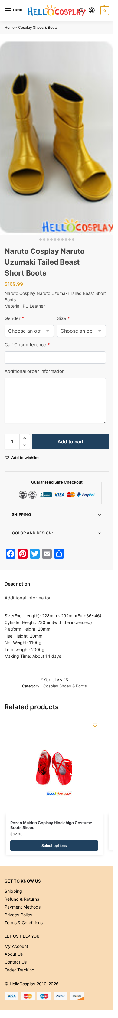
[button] (104, 10)
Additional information (28, 598)
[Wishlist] (95, 725)
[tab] (57, 584)
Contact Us (16, 961)
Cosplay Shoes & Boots (37, 27)
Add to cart (70, 442)
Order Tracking (19, 969)
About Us (14, 954)
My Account (16, 946)
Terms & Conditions (24, 922)
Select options (54, 845)
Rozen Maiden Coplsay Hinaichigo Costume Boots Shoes (51, 825)
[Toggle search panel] (82, 10)
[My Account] (91, 11)
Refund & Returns (22, 899)
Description (17, 584)
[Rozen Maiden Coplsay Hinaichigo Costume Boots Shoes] (54, 766)
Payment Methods (23, 906)
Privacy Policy (18, 914)
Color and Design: (32, 532)
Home (10, 27)
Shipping (21, 514)
